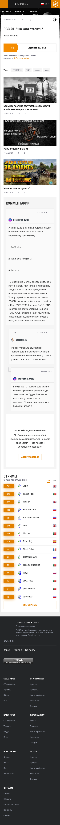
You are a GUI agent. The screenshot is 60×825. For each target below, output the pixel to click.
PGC (28, 70)
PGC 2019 (17, 70)
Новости (19, 11)
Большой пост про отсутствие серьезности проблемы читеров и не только (27, 107)
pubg (47, 70)
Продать (34, 690)
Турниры (7, 690)
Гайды (6, 695)
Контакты (30, 650)
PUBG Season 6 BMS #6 (16, 148)
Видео (6, 763)
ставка (37, 70)
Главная (6, 11)
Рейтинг (18, 650)
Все (48, 481)
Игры (6, 701)
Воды (6, 768)
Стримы (33, 11)
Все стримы (30, 604)
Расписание (9, 774)
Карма (7, 650)
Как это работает (37, 695)
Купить (33, 684)
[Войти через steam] (55, 4)
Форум (6, 757)
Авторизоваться (30, 457)
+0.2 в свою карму (21, 58)
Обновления (9, 684)
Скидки (33, 706)
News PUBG (9, 641)
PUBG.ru (19, 630)
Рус (54, 481)
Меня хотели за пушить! (17, 188)
